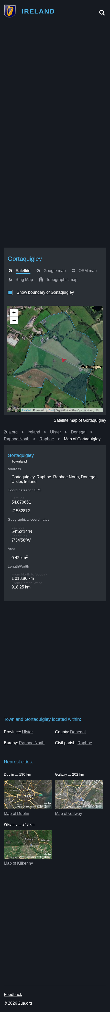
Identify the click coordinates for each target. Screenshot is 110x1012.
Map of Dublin (16, 813)
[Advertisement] (55, 78)
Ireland (34, 432)
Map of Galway (68, 813)
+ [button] (14, 312)
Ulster (55, 432)
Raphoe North (16, 439)
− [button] (14, 320)
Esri (51, 410)
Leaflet (26, 410)
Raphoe (46, 439)
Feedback (13, 994)
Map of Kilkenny (18, 863)
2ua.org (11, 432)
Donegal (78, 432)
